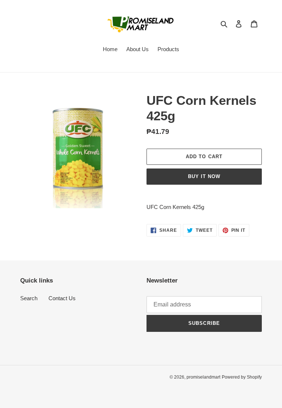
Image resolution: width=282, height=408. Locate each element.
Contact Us (62, 298)
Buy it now (204, 176)
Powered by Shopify (242, 377)
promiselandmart (203, 377)
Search (28, 298)
